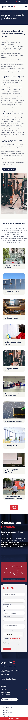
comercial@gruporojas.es (7, 558)
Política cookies (6, 714)
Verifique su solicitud (8, 630)
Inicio (2, 11)
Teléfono (5, 610)
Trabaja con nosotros (22, 1)
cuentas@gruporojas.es (10, 679)
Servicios (6, 11)
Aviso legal (5, 710)
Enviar (7, 649)
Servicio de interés (7, 616)
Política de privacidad (7, 712)
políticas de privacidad (15, 638)
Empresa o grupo (7, 604)
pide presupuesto (14, 718)
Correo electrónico (7, 598)
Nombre (5, 591)
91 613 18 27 (5, 1)
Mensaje (5, 622)
